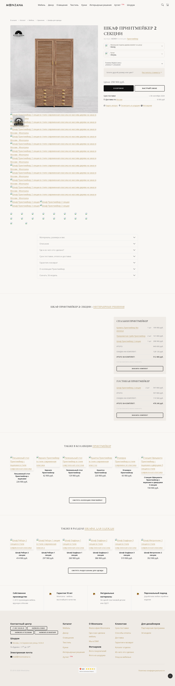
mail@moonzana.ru (21, 656)
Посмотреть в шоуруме (130, 105)
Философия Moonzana (99, 628)
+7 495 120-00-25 (18, 628)
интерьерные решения (108, 306)
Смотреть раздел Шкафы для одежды (87, 570)
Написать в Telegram (23, 632)
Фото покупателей (97, 651)
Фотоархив (147, 105)
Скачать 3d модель (48, 275)
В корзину (119, 88)
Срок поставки (122, 628)
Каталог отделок (122, 647)
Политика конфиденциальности (151, 670)
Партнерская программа (153, 628)
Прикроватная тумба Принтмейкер (131, 336)
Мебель (41, 5)
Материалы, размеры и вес (52, 237)
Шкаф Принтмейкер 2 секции (129, 341)
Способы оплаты (123, 633)
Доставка (119, 637)
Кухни (84, 5)
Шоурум (131, 5)
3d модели (146, 633)
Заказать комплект (140, 368)
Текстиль (74, 5)
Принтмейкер (132, 39)
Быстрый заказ (149, 88)
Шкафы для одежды (54, 20)
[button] (119, 99)
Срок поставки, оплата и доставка (55, 256)
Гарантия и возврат (49, 262)
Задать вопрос (112, 105)
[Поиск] (162, 5)
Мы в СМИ (94, 641)
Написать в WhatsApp (47, 632)
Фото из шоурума (97, 655)
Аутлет (119, 4)
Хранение (40, 20)
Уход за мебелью (123, 657)
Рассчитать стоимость (151, 72)
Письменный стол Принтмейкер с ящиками (22, 476)
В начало (13, 20)
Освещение (62, 5)
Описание (44, 243)
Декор (51, 5)
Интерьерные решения (101, 5)
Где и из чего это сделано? (52, 250)
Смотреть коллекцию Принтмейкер (87, 500)
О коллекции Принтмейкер (52, 269)
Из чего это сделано (124, 652)
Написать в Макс (38, 628)
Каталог (22, 20)
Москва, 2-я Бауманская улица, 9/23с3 (28, 643)
